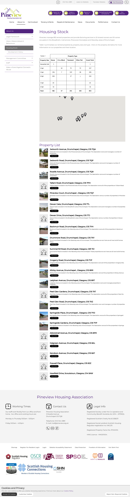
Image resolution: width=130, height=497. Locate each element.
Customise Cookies (25, 494)
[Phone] (48, 428)
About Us (9, 31)
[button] (79, 120)
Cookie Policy (68, 491)
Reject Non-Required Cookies (117, 494)
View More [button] (54, 156)
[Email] (52, 428)
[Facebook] (58, 2)
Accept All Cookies (9, 494)
